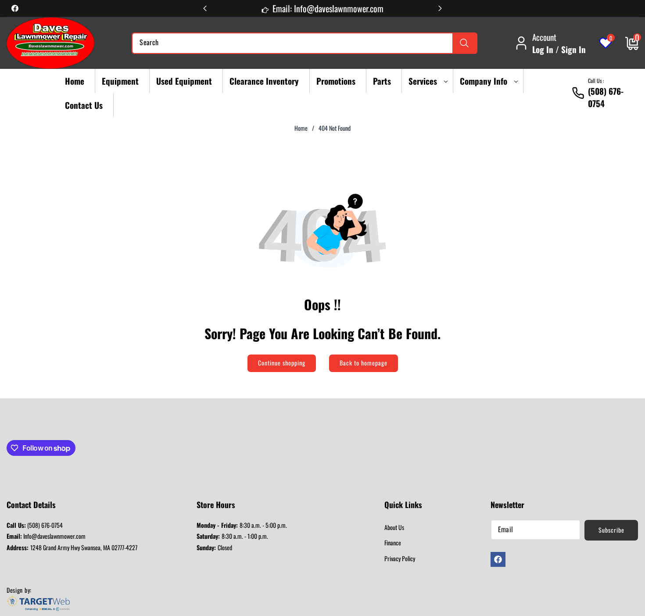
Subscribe (611, 529)
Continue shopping (281, 362)
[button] (425, 81)
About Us (394, 527)
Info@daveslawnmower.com (46, 536)
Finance (392, 542)
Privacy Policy (399, 558)
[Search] (464, 43)
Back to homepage (363, 362)
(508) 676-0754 (35, 525)
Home (301, 128)
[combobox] (305, 43)
